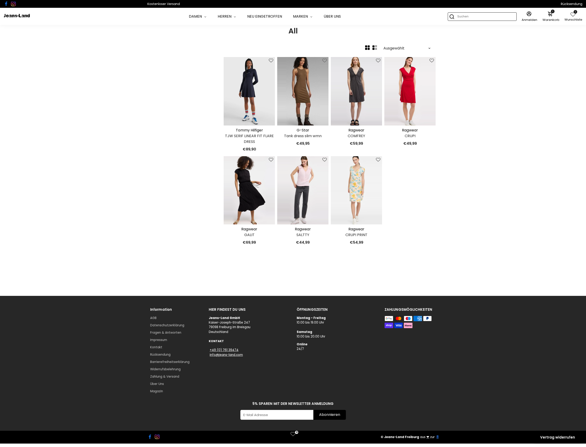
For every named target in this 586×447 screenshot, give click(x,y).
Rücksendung (571, 4)
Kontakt (156, 347)
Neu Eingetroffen (264, 16)
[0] (293, 433)
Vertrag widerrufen (557, 437)
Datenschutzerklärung (167, 325)
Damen (195, 16)
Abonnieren (329, 414)
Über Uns (332, 16)
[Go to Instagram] (13, 4)
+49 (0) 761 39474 (224, 350)
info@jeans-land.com (226, 355)
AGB (153, 318)
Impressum (158, 340)
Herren (224, 16)
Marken (300, 16)
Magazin (156, 391)
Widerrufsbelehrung (165, 369)
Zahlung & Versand (164, 376)
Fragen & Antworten (165, 332)
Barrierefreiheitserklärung (170, 362)
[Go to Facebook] (6, 4)
